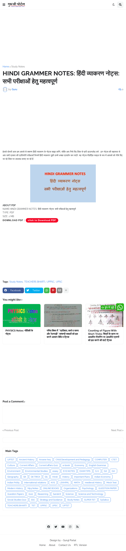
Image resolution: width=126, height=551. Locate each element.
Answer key (45, 459)
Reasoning (43, 494)
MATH (77, 482)
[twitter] (56, 527)
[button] (4, 5)
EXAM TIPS (85, 471)
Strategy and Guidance (51, 500)
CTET (114, 459)
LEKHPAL (64, 482)
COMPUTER (101, 459)
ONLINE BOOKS (51, 488)
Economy (79, 465)
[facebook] (48, 527)
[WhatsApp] (47, 290)
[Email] (59, 290)
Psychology (88, 488)
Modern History (15, 488)
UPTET (10, 459)
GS (46, 477)
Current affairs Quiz (48, 465)
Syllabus (104, 500)
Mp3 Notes (33, 488)
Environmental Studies (36, 471)
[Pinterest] (53, 290)
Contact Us (65, 545)
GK (24, 477)
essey (55, 471)
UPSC (59, 281)
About (52, 545)
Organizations (70, 488)
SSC (33, 500)
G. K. (97, 471)
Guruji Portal (69, 540)
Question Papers (15, 494)
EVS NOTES (69, 471)
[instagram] (70, 527)
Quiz (31, 494)
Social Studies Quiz (16, 500)
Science (70, 494)
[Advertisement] (63, 38)
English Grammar (97, 465)
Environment (13, 471)
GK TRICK (35, 477)
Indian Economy (102, 477)
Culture (11, 465)
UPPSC (50, 281)
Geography (13, 477)
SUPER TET (89, 500)
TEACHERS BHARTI (34, 281)
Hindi (55, 477)
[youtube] (63, 527)
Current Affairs (27, 465)
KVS (53, 482)
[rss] (77, 527)
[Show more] (66, 290)
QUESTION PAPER (107, 488)
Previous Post (11, 430)
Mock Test (111, 482)
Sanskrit (57, 494)
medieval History (93, 482)
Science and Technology (90, 494)
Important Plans (82, 477)
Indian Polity (13, 482)
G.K (105, 471)
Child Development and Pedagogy (73, 459)
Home (6, 66)
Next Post (116, 430)
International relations (35, 482)
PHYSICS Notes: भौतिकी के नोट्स (19, 332)
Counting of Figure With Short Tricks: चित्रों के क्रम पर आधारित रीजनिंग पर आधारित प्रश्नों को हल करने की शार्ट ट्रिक (103, 335)
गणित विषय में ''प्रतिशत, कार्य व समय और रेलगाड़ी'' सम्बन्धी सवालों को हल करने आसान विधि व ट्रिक (63, 333)
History (65, 477)
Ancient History (26, 459)
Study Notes (18, 66)
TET (33, 505)
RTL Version (80, 545)
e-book (66, 465)
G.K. (113, 471)
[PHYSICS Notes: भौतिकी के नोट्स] (22, 315)
